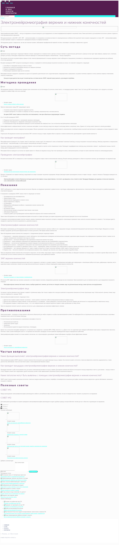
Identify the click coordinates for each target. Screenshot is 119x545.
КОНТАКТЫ (7, 530)
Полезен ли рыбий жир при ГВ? (12, 503)
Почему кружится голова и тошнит (10, 490)
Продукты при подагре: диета (9, 497)
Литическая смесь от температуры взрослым (12, 476)
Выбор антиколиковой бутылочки (13, 510)
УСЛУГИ (6, 528)
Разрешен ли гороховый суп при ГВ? (13, 506)
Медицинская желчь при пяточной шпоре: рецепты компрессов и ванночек (27, 446)
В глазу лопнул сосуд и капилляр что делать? (13, 493)
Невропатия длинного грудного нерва (17, 434)
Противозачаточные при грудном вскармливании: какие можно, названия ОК (24, 513)
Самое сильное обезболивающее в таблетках (12, 483)
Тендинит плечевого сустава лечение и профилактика (18, 277)
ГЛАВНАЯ (6, 525)
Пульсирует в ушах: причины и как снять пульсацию (14, 486)
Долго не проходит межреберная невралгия (15, 347)
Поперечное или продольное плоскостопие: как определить (20, 171)
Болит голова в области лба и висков (14, 104)
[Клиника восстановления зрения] (7, 3)
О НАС (5, 526)
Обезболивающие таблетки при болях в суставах (14, 480)
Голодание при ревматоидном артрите (17, 458)
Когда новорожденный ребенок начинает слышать (17, 517)
